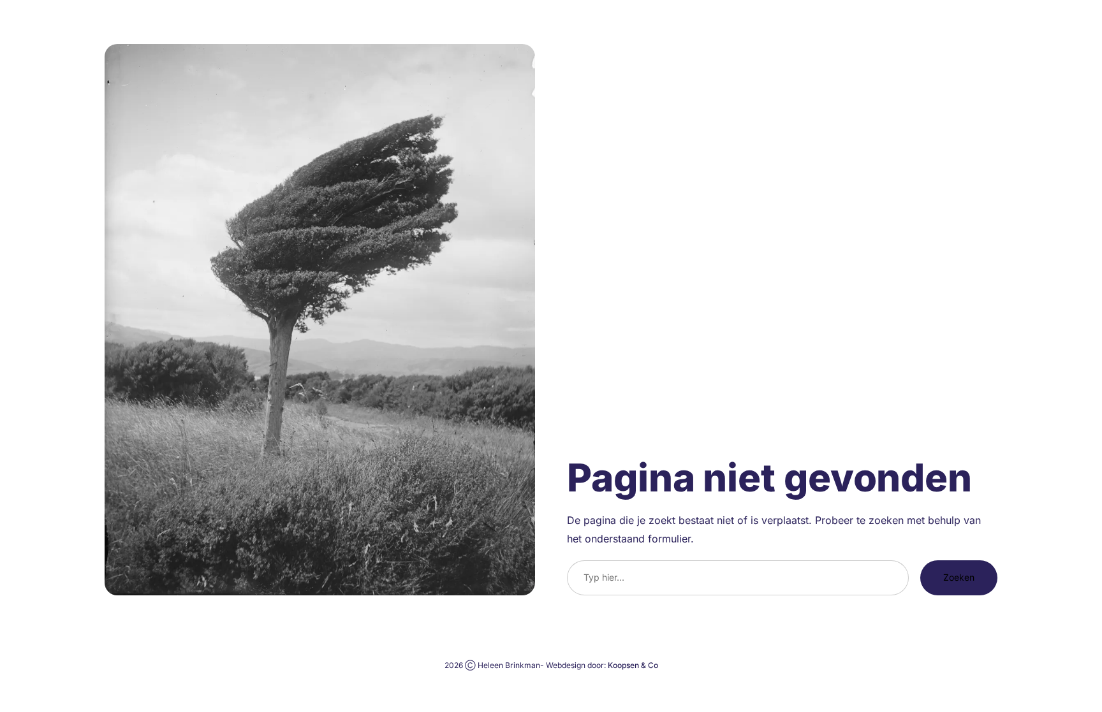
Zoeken (958, 577)
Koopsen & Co (633, 665)
